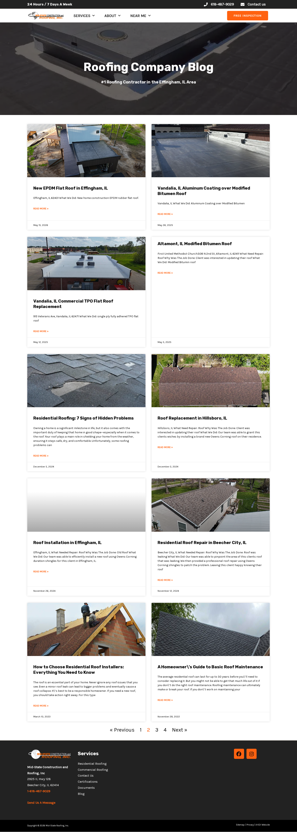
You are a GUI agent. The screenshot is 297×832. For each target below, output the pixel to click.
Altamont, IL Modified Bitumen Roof (195, 243)
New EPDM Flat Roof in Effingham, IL (70, 188)
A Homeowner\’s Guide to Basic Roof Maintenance (210, 666)
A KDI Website (263, 825)
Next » (179, 730)
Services (82, 16)
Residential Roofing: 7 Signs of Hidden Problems (83, 418)
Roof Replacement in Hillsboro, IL (192, 418)
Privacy (250, 825)
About (110, 16)
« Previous (122, 730)
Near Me (138, 16)
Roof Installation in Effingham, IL (67, 542)
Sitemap (240, 825)
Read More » (40, 208)
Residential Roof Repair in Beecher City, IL (202, 542)
